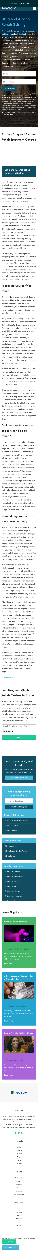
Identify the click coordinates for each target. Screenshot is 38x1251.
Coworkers (19, 1150)
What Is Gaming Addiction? (16, 921)
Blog (19, 1222)
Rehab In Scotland (13, 872)
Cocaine (19, 1185)
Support (19, 1225)
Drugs (19, 1188)
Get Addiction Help (19, 777)
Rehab (19, 1215)
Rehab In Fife (11, 886)
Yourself (19, 1164)
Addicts (19, 1147)
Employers (19, 1154)
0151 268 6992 (24, 3)
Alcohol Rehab (11, 830)
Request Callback (9, 89)
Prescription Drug (19, 1194)
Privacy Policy (12, 1127)
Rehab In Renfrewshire (15, 876)
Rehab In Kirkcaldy (13, 891)
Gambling (19, 1191)
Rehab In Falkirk (12, 881)
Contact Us (11, 1247)
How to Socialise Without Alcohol (18, 1033)
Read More (8, 963)
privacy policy (16, 97)
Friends (19, 1160)
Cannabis (19, 1181)
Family (19, 1157)
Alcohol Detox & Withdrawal (16, 821)
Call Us (10, 1241)
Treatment (19, 1212)
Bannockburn (9, 677)
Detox (19, 1209)
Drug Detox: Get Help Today (16, 851)
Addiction (19, 1219)
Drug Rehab (10, 856)
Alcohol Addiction (12, 826)
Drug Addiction (11, 846)
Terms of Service (25, 1127)
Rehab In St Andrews (14, 896)
